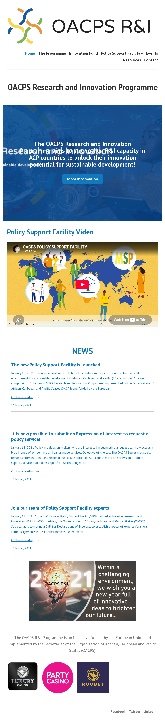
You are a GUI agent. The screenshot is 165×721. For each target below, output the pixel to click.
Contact (151, 59)
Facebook (118, 711)
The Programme (52, 53)
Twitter (134, 711)
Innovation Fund (83, 53)
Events (152, 53)
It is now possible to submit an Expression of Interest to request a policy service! (80, 436)
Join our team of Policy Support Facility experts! (61, 508)
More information (82, 179)
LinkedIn (149, 711)
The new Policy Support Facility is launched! (56, 365)
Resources (132, 59)
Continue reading (22, 397)
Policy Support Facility (120, 53)
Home (30, 53)
